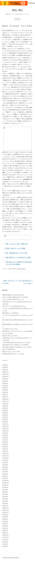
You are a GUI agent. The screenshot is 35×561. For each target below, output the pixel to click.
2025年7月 (5, 383)
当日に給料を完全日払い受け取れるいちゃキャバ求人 (16, 347)
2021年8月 (5, 489)
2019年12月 (5, 535)
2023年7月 (5, 437)
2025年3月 (5, 392)
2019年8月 (5, 544)
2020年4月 (5, 526)
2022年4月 (5, 471)
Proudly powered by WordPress (10, 557)
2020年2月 (5, 530)
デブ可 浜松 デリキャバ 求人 (10, 329)
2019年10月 (5, 539)
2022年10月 (5, 458)
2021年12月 (5, 480)
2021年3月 (5, 501)
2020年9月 (5, 514)
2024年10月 (5, 403)
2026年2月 (5, 367)
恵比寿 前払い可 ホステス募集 (15, 248)
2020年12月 (5, 508)
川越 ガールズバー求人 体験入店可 (17, 244)
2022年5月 (5, 469)
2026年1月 (5, 369)
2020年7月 (5, 519)
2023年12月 (5, 426)
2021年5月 (5, 496)
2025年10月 (5, 376)
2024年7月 (5, 410)
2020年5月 (5, 523)
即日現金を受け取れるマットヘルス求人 (13, 353)
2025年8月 (5, 381)
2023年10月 (5, 431)
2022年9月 (5, 460)
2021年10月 (5, 485)
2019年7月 (5, 546)
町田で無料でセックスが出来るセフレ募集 (18, 257)
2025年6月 (5, 385)
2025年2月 (5, 394)
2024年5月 (5, 415)
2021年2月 (5, 503)
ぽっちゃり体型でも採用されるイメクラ (13, 299)
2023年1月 (5, 451)
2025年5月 (5, 387)
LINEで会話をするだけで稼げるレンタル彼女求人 (15, 344)
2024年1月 (5, 424)
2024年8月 (5, 408)
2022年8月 (5, 462)
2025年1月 (5, 397)
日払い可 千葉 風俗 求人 (8, 349)
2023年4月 (5, 444)
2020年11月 (5, 510)
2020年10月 (5, 512)
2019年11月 (5, 537)
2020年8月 (5, 517)
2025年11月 (5, 374)
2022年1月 (5, 478)
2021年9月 (5, 487)
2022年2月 (5, 476)
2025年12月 (5, 372)
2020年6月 (5, 521)
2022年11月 (5, 455)
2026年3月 (5, 365)
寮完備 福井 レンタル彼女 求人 (10, 313)
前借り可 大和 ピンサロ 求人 (10, 335)
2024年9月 (5, 406)
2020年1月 (5, 532)
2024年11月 (5, 401)
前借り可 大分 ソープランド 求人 (11, 351)
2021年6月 (5, 494)
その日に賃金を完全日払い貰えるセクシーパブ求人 (16, 342)
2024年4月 (5, 417)
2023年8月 (5, 435)
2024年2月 (5, 421)
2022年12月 (5, 453)
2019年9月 (5, 542)
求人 (10, 269)
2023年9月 (5, 433)
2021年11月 (5, 483)
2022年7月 (5, 464)
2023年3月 (5, 446)
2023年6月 (5, 440)
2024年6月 (5, 412)
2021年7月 (5, 492)
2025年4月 (5, 390)
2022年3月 (5, 474)
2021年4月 (5, 498)
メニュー (17, 19)
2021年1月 (5, 505)
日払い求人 (17, 10)
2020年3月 (5, 528)
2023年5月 (5, 442)
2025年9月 (5, 378)
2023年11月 (5, 428)
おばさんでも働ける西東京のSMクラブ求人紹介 (15, 297)
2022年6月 (5, 467)
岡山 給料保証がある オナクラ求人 (17, 253)
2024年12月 (5, 399)
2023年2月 (5, 449)
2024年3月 (5, 419)
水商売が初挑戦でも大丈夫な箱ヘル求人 (13, 295)
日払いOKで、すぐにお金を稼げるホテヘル (14, 306)
